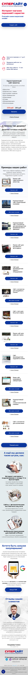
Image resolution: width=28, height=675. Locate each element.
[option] (14, 611)
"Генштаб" (14, 665)
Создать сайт (13, 25)
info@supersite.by (16, 661)
